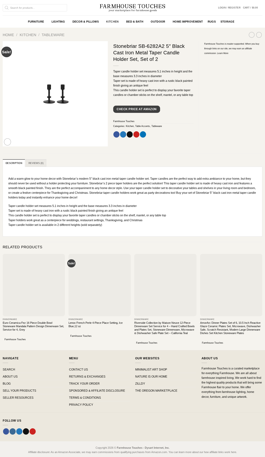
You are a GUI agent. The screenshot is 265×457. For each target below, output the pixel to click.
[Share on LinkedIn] (143, 134)
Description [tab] (14, 163)
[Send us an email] (26, 431)
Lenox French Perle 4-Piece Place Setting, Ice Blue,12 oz (96, 324)
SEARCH (9, 369)
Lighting (58, 21)
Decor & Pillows (85, 21)
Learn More (222, 53)
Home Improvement (188, 21)
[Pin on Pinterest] (136, 134)
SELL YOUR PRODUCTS (19, 390)
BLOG (7, 383)
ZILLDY (140, 383)
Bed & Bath (134, 21)
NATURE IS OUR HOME (151, 376)
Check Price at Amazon (136, 109)
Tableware (53, 35)
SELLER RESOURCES (18, 397)
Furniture (36, 21)
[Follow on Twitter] (19, 431)
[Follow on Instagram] (13, 431)
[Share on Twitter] (123, 134)
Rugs (212, 21)
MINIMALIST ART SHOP (151, 369)
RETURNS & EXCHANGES (87, 376)
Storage (227, 21)
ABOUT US (10, 376)
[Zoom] (7, 142)
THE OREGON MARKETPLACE (156, 390)
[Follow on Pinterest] (33, 431)
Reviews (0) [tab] (35, 163)
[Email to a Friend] (130, 134)
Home (8, 35)
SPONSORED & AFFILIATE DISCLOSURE (97, 390)
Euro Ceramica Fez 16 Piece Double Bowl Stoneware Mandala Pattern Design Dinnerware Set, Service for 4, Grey (33, 326)
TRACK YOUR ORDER (84, 383)
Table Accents (142, 126)
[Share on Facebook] (116, 134)
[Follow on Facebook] (6, 431)
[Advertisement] (233, 82)
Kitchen (112, 21)
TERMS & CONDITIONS (85, 397)
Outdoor (158, 21)
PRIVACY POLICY (81, 404)
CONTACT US (78, 369)
